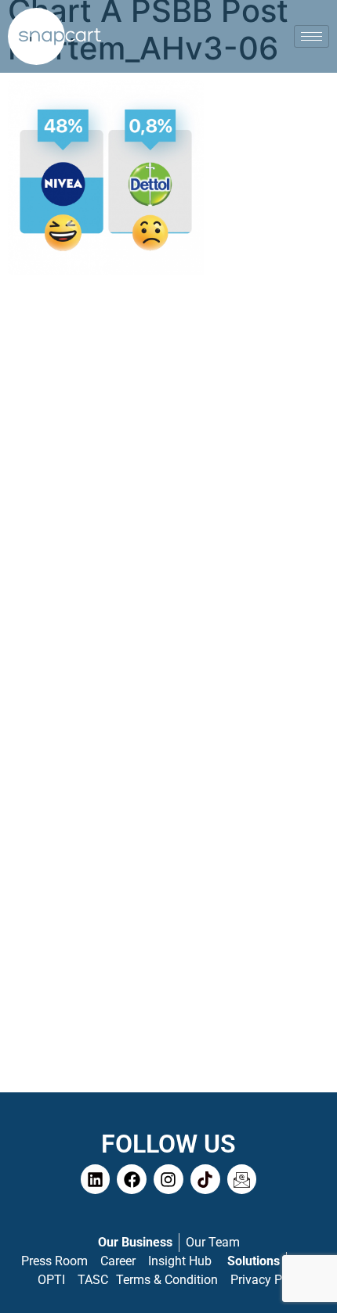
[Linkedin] (96, 1179)
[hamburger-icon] (311, 36)
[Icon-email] (242, 1179)
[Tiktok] (205, 1179)
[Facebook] (132, 1179)
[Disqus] (168, 486)
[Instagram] (168, 1179)
